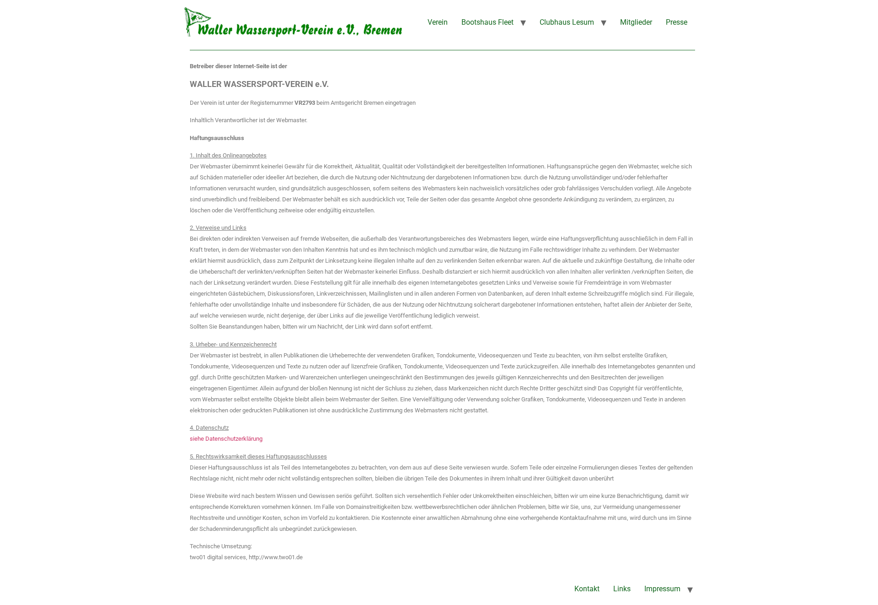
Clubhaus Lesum (567, 22)
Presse (676, 22)
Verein (438, 22)
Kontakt (587, 588)
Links (622, 588)
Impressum (662, 588)
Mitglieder (636, 22)
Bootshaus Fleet (487, 22)
